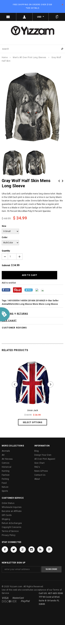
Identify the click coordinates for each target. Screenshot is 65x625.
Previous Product (59, 181)
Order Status (8, 503)
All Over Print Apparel (44, 459)
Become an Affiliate (12, 511)
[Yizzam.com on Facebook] (5, 549)
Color (4, 237)
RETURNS (22, 313)
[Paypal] (25, 601)
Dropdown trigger (24, 17)
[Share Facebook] (6, 290)
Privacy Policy (8, 535)
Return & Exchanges (12, 523)
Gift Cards (7, 515)
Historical (6, 467)
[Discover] (9, 601)
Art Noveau (7, 459)
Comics (5, 463)
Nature (5, 487)
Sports (5, 491)
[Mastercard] (18, 597)
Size (4, 226)
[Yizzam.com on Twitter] (14, 549)
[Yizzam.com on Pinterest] (49, 549)
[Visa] (5, 597)
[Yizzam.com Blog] (40, 549)
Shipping (6, 519)
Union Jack (32, 410)
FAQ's (37, 467)
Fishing (5, 479)
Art (3, 455)
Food (4, 483)
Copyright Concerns (11, 527)
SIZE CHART (9, 320)
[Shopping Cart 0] (57, 17)
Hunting (6, 471)
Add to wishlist (9, 283)
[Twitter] (28, 290)
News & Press (41, 471)
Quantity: (6, 251)
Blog (36, 451)
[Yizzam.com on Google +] (23, 549)
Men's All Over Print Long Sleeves (29, 57)
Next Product (62, 181)
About (37, 479)
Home (5, 57)
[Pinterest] (17, 290)
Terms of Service (10, 531)
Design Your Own (42, 455)
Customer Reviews (14, 328)
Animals (6, 451)
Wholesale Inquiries (12, 507)
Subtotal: (6, 265)
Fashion (6, 475)
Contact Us (39, 475)
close (62, 4)
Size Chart (39, 463)
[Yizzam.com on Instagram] (31, 549)
